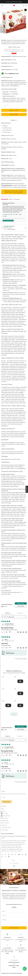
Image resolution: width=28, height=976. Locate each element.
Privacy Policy (4, 830)
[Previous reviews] (2, 228)
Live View (11, 161)
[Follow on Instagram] (8, 854)
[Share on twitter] (20, 632)
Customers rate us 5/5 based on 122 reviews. (11, 973)
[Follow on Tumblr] (5, 856)
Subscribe (6, 801)
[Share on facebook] (18, 632)
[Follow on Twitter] (5, 854)
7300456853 (20, 1)
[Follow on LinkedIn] (22, 854)
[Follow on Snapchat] (25, 854)
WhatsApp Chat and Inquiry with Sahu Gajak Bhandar (14, 191)
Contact (14, 907)
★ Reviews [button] (26, 489)
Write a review (20, 603)
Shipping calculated (14, 51)
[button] (4, 199)
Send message (14, 927)
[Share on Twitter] (6, 196)
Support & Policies (5, 815)
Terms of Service (5, 822)
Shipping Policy (4, 820)
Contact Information (6, 827)
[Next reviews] (25, 228)
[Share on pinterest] (26, 632)
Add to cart (14, 110)
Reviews (1, 815)
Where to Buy (4, 813)
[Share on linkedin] (23, 632)
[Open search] (2, 617)
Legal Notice (4, 825)
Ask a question (20, 606)
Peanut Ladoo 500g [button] (10, 653)
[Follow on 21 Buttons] (8, 856)
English (13, 860)
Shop (2, 808)
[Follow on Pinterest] (15, 854)
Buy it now (14, 114)
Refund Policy (4, 818)
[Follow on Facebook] (2, 854)
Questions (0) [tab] (20, 613)
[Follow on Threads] (12, 854)
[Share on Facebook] (5, 196)
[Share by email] (10, 196)
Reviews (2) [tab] (7, 613)
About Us (3, 811)
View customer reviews (8, 220)
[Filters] (6, 617)
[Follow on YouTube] (19, 854)
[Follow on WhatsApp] (2, 856)
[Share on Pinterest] (8, 196)
